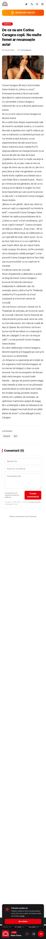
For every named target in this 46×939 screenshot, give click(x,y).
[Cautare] (37, 4)
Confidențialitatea (35, 502)
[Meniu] (42, 4)
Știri (15, 436)
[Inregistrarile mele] (33, 933)
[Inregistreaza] (27, 933)
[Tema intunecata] (32, 4)
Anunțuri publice (25, 12)
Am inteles (23, 921)
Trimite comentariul (33, 495)
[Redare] (41, 934)
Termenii (9, 504)
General (7, 24)
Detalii (22, 916)
